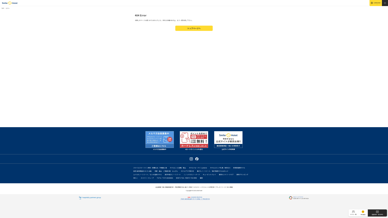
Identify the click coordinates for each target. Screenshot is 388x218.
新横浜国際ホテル (239, 168)
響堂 (201, 178)
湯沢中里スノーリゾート (173, 174)
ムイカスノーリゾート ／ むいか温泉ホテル (147, 174)
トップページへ (194, 28)
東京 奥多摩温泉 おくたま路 (142, 171)
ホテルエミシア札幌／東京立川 (220, 168)
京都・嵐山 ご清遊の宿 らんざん (166, 171)
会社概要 (158, 187)
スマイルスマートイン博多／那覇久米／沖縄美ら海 (150, 168)
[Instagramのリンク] (191, 158)
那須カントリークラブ (226, 174)
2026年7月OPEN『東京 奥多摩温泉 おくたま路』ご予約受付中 (195, 198)
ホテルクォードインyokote (198, 168)
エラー (8, 8)
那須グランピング (242, 174)
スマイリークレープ (147, 178)
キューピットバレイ (209, 174)
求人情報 (230, 187)
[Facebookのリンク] (196, 158)
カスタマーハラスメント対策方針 (204, 187)
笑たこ (135, 178)
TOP (3, 8)
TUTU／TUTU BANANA (165, 178)
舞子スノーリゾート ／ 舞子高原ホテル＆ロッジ (212, 171)
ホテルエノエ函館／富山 (178, 168)
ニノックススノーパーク (192, 174)
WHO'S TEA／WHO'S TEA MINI (186, 178)
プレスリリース (221, 187)
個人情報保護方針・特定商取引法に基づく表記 (177, 187)
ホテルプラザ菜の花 (187, 171)
